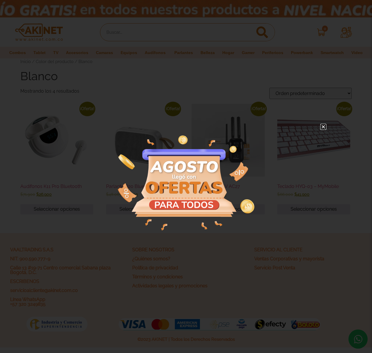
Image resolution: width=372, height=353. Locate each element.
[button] (323, 127)
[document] (186, 176)
